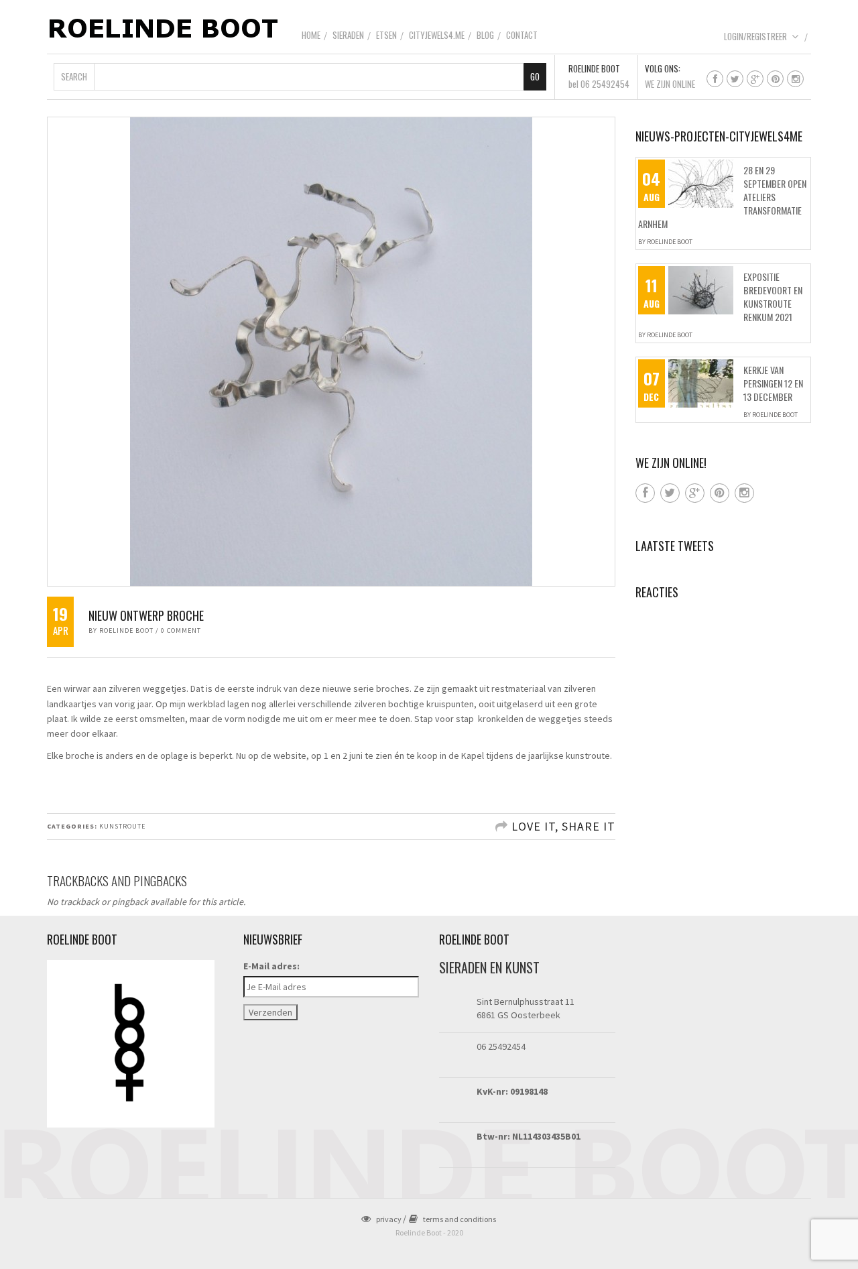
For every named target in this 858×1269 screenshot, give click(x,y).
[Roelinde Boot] (164, 27)
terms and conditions (459, 1219)
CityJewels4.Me (437, 35)
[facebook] (715, 78)
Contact (522, 35)
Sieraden (348, 35)
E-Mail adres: (271, 966)
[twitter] (735, 78)
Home (311, 35)
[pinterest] (775, 78)
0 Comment (181, 630)
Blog (485, 35)
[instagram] (795, 78)
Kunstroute (122, 826)
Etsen (386, 35)
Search (74, 76)
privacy (389, 1219)
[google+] (755, 78)
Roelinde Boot (126, 630)
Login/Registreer (755, 36)
